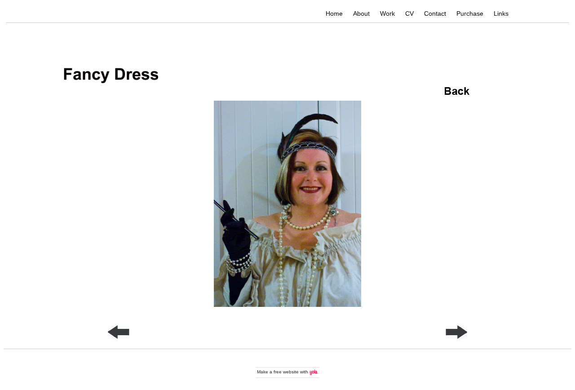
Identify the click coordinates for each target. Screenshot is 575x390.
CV (409, 13)
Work (387, 13)
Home (334, 13)
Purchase (469, 13)
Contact (435, 13)
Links (501, 13)
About (361, 13)
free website (286, 371)
